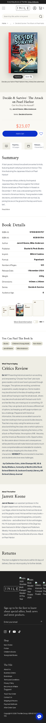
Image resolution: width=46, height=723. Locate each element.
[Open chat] (39, 716)
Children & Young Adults (20, 344)
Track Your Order (10, 694)
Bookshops (8, 676)
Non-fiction (37, 344)
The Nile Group (22, 713)
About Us (7, 669)
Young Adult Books (10, 655)
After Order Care (10, 708)
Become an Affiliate (11, 687)
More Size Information (23, 322)
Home (4, 23)
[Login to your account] (34, 8)
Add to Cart (20, 134)
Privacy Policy (9, 683)
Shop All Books (33, 2)
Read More (6, 209)
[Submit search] (41, 16)
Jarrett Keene (18, 109)
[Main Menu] (3, 8)
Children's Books (10, 652)
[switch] (36, 321)
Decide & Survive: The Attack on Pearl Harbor (30, 23)
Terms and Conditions (11, 680)
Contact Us (8, 697)
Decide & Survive (25, 114)
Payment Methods (10, 704)
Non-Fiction (8, 645)
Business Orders (10, 673)
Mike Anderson (30, 109)
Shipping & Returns (10, 701)
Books (6, 344)
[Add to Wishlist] (41, 134)
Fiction (6, 648)
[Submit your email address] (39, 622)
